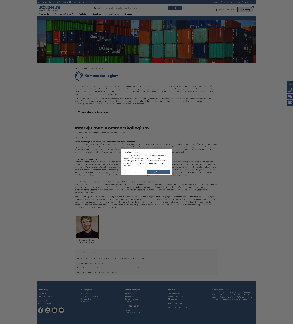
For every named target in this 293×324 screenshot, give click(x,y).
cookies (136, 155)
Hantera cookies (134, 172)
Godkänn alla (158, 172)
